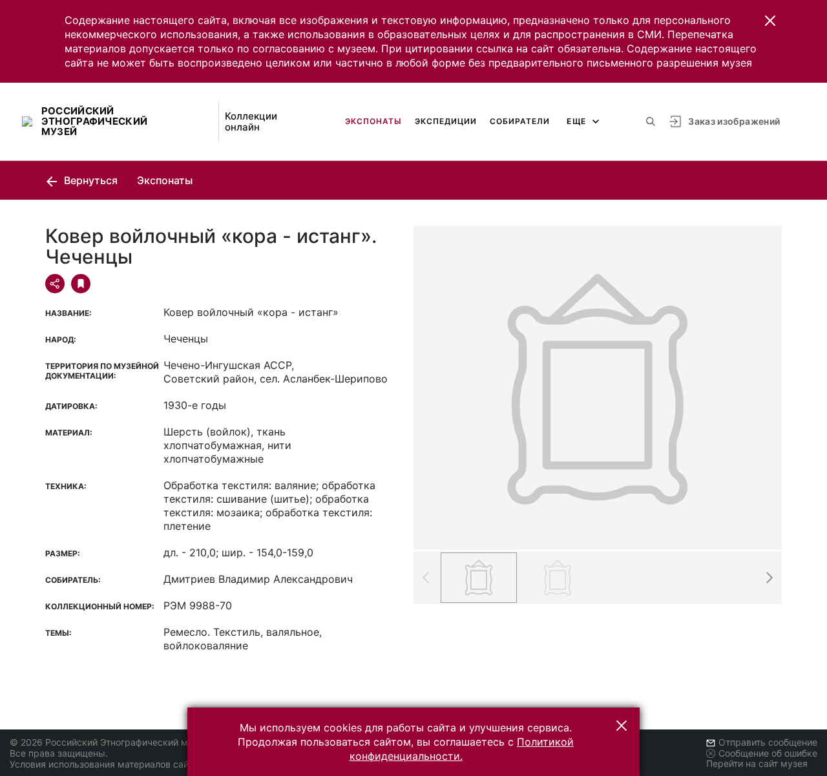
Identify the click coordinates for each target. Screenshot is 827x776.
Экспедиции (446, 121)
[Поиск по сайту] (650, 121)
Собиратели (520, 121)
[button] (770, 21)
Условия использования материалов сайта (104, 764)
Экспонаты (373, 121)
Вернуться (89, 180)
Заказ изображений (734, 121)
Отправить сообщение (767, 742)
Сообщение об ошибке (767, 753)
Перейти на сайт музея (757, 763)
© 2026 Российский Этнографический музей (109, 742)
